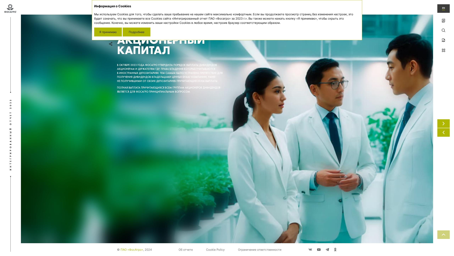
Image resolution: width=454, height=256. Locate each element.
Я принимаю (108, 32)
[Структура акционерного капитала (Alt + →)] (443, 123)
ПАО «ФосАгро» (132, 249)
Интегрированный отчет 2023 (10, 134)
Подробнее (136, 32)
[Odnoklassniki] (335, 249)
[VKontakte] (310, 249)
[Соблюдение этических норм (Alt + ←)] (443, 132)
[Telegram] (327, 249)
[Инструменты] (443, 50)
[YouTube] (319, 249)
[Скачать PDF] (443, 40)
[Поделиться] (111, 44)
